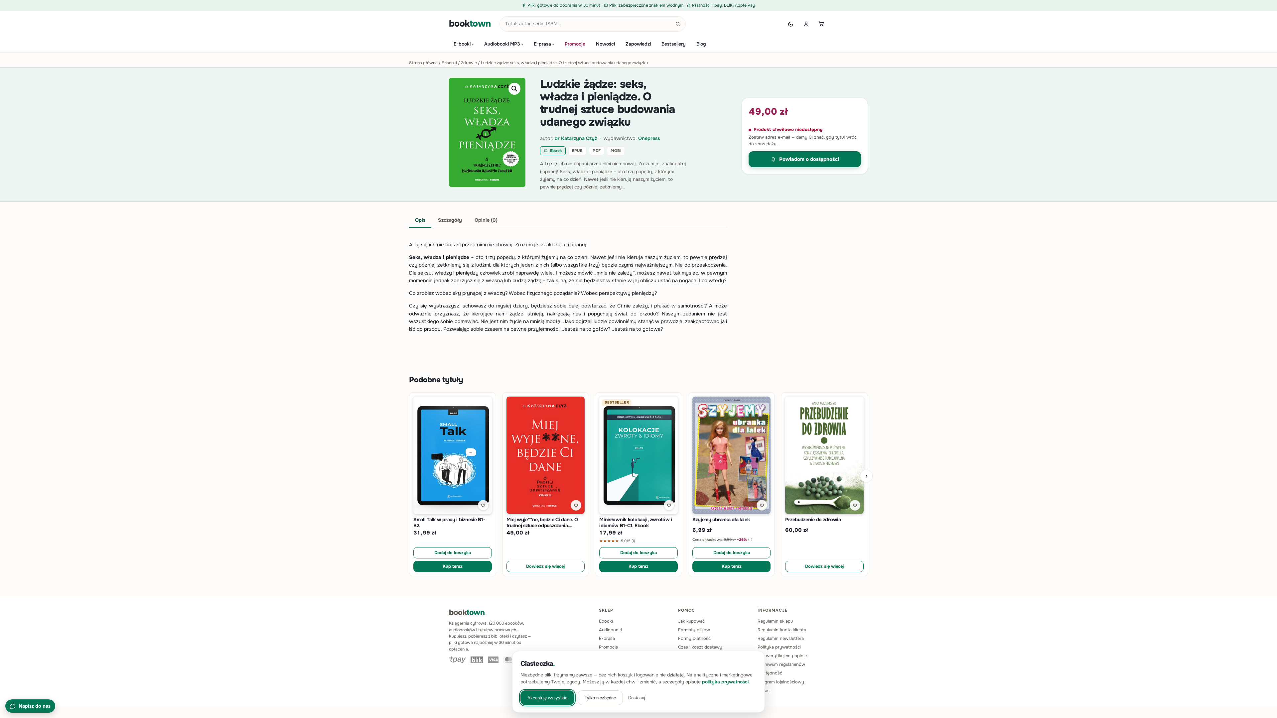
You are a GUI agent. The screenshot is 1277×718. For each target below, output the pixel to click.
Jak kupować (691, 621)
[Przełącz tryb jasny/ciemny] (790, 24)
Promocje (575, 44)
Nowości (605, 44)
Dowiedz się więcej (545, 566)
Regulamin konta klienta (782, 630)
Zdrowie (469, 62)
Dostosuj (636, 697)
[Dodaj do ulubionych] (483, 505)
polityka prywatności (725, 682)
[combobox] (592, 24)
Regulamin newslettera (781, 638)
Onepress (649, 138)
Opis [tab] (420, 220)
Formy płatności (695, 638)
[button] (514, 89)
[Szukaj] (678, 24)
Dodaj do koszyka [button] (452, 552)
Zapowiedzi (638, 44)
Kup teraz (453, 566)
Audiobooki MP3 (503, 44)
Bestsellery (673, 44)
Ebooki (606, 621)
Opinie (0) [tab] (486, 220)
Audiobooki (610, 630)
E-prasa (544, 44)
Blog (701, 44)
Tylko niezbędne (600, 697)
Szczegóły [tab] (450, 220)
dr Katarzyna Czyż (576, 138)
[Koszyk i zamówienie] (821, 24)
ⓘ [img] (750, 539)
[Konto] (806, 24)
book (470, 24)
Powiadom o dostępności (809, 159)
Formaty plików (694, 630)
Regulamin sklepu (775, 621)
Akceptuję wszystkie (547, 697)
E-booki (464, 44)
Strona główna (423, 62)
